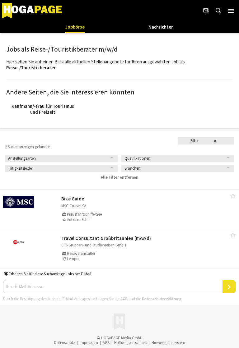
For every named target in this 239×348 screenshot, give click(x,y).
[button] (231, 11)
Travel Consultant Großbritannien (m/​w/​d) (106, 238)
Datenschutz (64, 342)
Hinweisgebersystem (168, 342)
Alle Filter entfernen (119, 177)
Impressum (89, 342)
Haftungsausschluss (130, 342)
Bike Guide (72, 199)
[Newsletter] (206, 11)
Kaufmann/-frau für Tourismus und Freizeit (43, 109)
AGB (124, 298)
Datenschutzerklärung (161, 298)
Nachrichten (161, 27)
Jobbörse (75, 27)
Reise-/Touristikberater (31, 68)
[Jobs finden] (218, 11)
